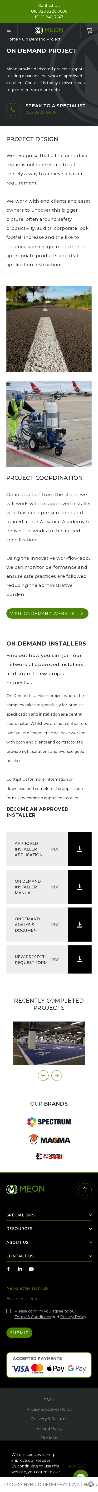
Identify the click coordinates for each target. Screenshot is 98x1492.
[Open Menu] (9, 30)
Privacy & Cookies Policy (49, 1409)
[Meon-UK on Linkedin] (20, 1269)
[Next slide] (56, 1075)
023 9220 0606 (53, 11)
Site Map (49, 1438)
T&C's (49, 1400)
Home (12, 39)
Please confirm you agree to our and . (51, 1314)
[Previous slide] (43, 1075)
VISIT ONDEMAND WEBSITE (42, 613)
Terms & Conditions (33, 1317)
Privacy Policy (73, 1317)
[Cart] (89, 30)
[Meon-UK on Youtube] (31, 1269)
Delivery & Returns (49, 1419)
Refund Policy (49, 1428)
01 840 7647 (52, 17)
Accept (77, 1466)
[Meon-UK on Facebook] (8, 1269)
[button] (91, 1484)
